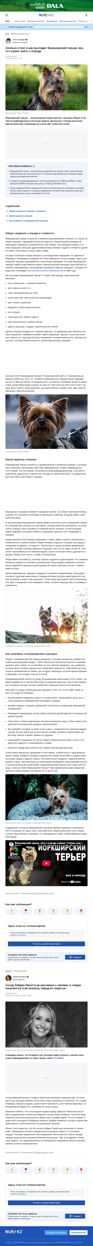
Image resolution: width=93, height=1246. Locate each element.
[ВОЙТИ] (86, 15)
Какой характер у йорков (20, 216)
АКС (8, 471)
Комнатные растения (35, 21)
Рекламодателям (78, 1233)
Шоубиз (8, 971)
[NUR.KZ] (46, 15)
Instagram (77, 957)
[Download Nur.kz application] (46, 6)
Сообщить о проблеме (56, 1233)
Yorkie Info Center (60, 690)
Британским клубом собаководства (45, 270)
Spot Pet (28, 379)
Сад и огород (20, 21)
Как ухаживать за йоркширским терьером (28, 221)
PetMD (72, 679)
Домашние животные (68, 21)
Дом (7, 21)
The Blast (58, 1058)
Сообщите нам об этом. (43, 893)
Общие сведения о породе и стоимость (27, 211)
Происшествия (20, 971)
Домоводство (52, 21)
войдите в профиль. (18, 935)
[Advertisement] (46, 144)
